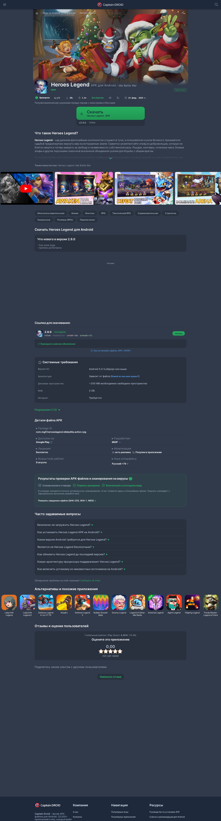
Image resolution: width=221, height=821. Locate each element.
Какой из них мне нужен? (125, 376)
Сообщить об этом (90, 580)
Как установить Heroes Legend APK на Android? (68, 532)
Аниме (74, 213)
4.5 (57, 97)
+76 (119, 463)
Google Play (43, 442)
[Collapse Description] (110, 156)
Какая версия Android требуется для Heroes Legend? (72, 539)
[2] (105, 651)
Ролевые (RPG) (65, 219)
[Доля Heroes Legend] (182, 12)
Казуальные (43, 219)
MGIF (53, 90)
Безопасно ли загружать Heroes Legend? (63, 524)
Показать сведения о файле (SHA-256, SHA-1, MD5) (66, 500)
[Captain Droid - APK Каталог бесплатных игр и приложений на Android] (110, 4)
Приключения (87, 219)
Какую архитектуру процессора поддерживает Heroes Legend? (78, 561)
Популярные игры (119, 812)
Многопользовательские (50, 213)
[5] (120, 651)
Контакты (77, 817)
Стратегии (170, 213)
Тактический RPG (121, 213)
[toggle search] (216, 4)
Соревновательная (148, 213)
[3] (110, 651)
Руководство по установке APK (165, 812)
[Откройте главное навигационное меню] (4, 4)
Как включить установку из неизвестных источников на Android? (80, 569)
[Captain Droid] (50, 806)
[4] (115, 651)
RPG (103, 213)
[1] (101, 651)
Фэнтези (89, 213)
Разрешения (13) (46, 409)
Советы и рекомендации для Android (167, 817)
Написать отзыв (110, 676)
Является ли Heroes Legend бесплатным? (64, 547)
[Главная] (37, 13)
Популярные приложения (123, 817)
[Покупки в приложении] (118, 98)
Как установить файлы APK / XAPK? (112, 350)
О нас (75, 812)
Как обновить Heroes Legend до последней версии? (71, 554)
